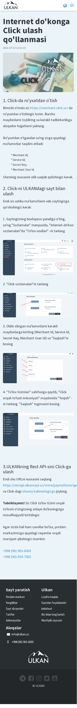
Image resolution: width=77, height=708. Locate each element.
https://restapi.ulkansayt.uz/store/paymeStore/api (40, 485)
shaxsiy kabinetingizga (38, 491)
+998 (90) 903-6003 (17, 551)
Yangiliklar (12, 603)
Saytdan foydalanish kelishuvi (53, 605)
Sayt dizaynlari (14, 608)
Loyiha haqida (49, 597)
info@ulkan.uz (20, 634)
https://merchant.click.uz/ (49, 108)
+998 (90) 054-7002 (17, 556)
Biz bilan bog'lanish (53, 614)
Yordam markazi (15, 597)
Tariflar (10, 614)
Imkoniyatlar (13, 620)
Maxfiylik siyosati (51, 620)
